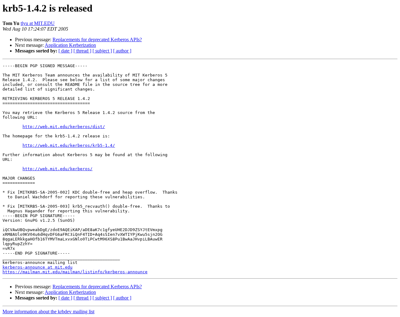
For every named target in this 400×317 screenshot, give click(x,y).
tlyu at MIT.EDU (38, 23)
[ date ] (65, 50)
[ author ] (122, 50)
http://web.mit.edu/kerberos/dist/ (63, 126)
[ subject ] (102, 50)
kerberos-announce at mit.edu (37, 267)
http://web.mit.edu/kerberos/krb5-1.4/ (68, 145)
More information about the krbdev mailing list (48, 311)
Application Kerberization (70, 45)
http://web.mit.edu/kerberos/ (57, 168)
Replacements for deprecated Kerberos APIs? (97, 39)
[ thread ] (82, 50)
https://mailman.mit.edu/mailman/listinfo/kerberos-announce (75, 272)
